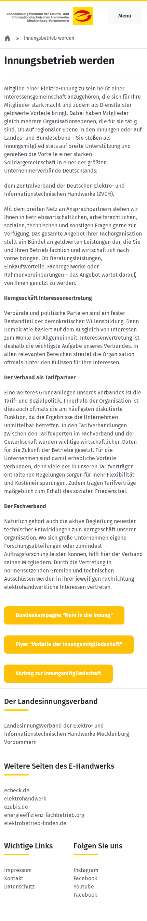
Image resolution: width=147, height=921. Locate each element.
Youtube (84, 886)
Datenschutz (19, 886)
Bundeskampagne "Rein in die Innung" (64, 615)
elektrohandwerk (25, 798)
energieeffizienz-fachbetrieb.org (44, 815)
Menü (124, 16)
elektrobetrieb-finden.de (35, 823)
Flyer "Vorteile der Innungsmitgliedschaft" (69, 644)
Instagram (86, 870)
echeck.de (16, 790)
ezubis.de (16, 807)
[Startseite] (8, 38)
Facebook (85, 878)
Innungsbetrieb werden (49, 38)
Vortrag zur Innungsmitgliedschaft (58, 673)
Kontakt (13, 878)
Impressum (18, 870)
